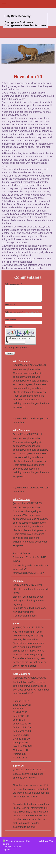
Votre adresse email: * (22, 312)
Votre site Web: (11, 319)
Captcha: (15, 327)
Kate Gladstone (21, 674)
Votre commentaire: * (13, 284)
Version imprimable (15, 841)
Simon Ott (18, 765)
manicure (18, 581)
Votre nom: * (10, 305)
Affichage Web (46, 841)
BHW (16, 623)
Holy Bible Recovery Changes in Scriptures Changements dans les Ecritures (25, 21)
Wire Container (21, 361)
